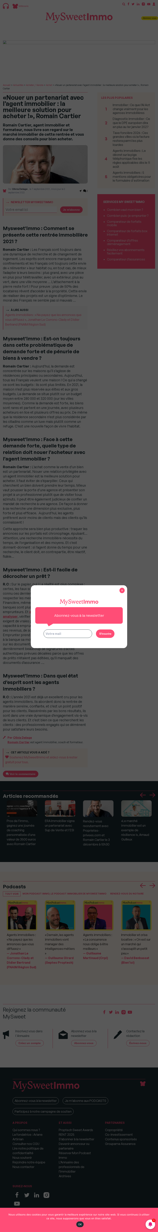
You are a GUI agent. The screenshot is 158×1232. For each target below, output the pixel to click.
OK (80, 1224)
